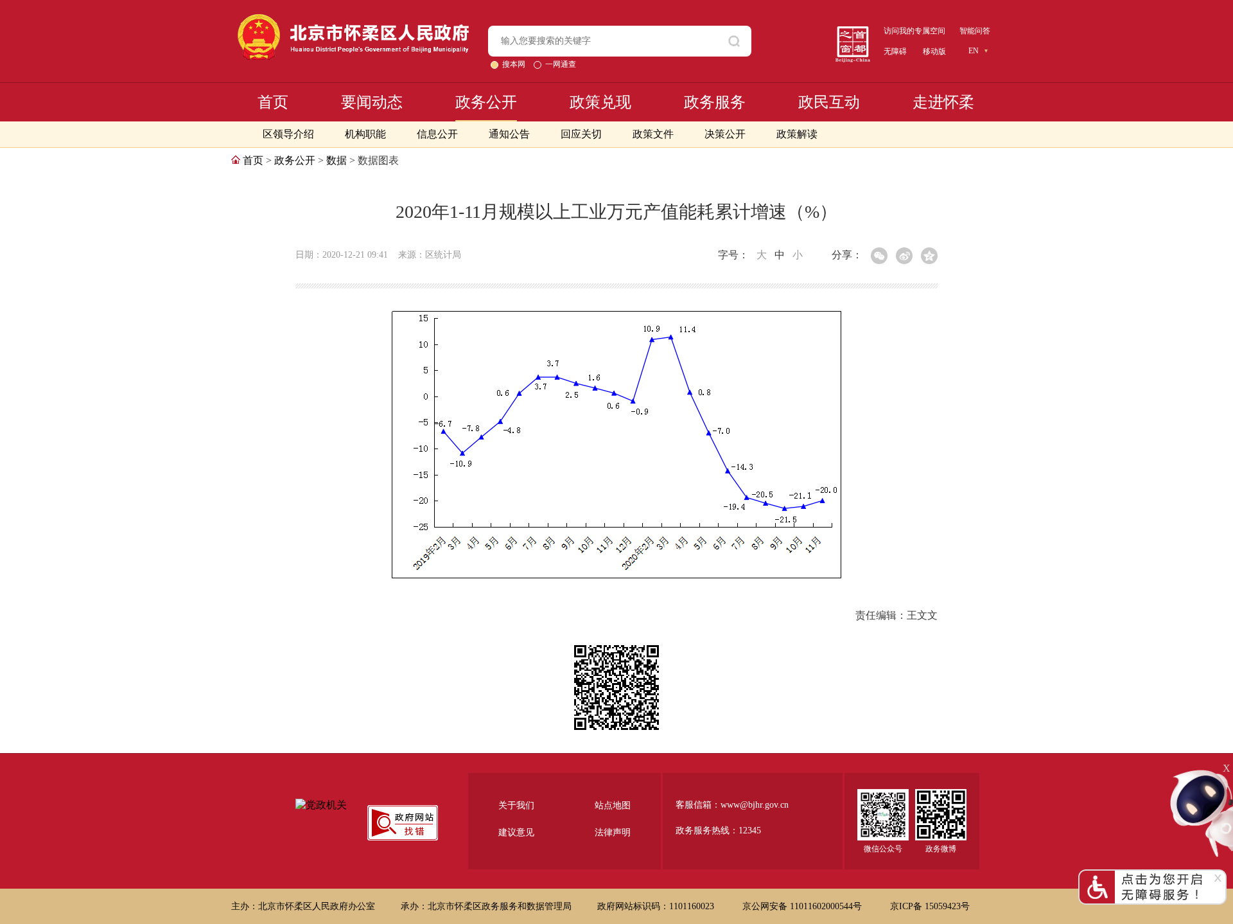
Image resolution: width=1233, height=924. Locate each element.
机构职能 (365, 134)
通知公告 (509, 134)
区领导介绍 (288, 134)
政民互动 (829, 102)
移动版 (934, 51)
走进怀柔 (943, 102)
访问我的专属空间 (914, 30)
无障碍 (895, 51)
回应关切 (581, 134)
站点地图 (613, 805)
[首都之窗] (853, 31)
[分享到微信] (879, 255)
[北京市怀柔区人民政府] (353, 19)
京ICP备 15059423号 (930, 906)
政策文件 (653, 134)
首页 (273, 102)
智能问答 (974, 30)
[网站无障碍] (1152, 874)
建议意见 (516, 832)
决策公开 (725, 134)
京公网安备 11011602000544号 (803, 906)
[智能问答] (1201, 773)
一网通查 (560, 64)
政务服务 (715, 102)
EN (973, 50)
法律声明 (613, 832)
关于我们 (516, 805)
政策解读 (797, 134)
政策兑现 (600, 102)
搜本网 (514, 64)
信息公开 (437, 134)
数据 (336, 160)
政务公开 (486, 102)
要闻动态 (372, 102)
